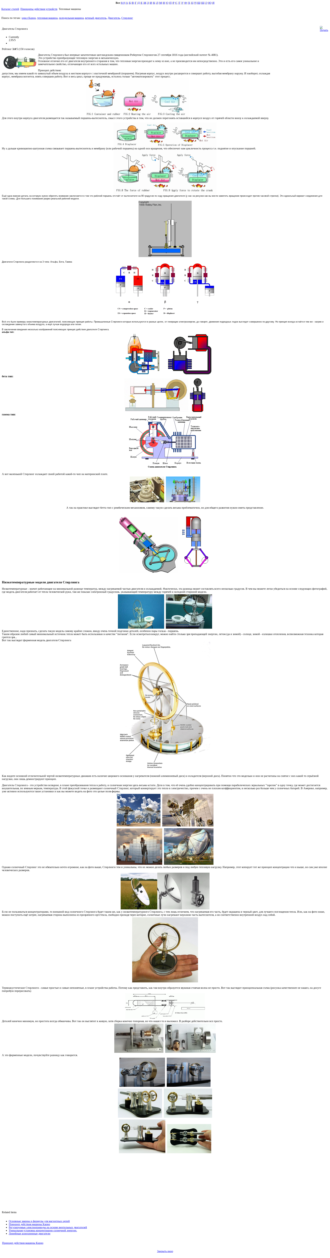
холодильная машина (71, 17)
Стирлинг (127, 17)
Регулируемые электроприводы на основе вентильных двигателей (48, 1227)
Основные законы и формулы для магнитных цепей (39, 1221)
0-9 (123, 2)
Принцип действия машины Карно (29, 1224)
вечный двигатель (95, 17)
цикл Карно (29, 17)
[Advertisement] (300, 77)
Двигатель (114, 17)
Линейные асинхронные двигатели (29, 1233)
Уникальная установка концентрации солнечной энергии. (43, 1230)
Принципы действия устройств (38, 9)
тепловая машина (47, 17)
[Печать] (324, 27)
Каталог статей (10, 9)
